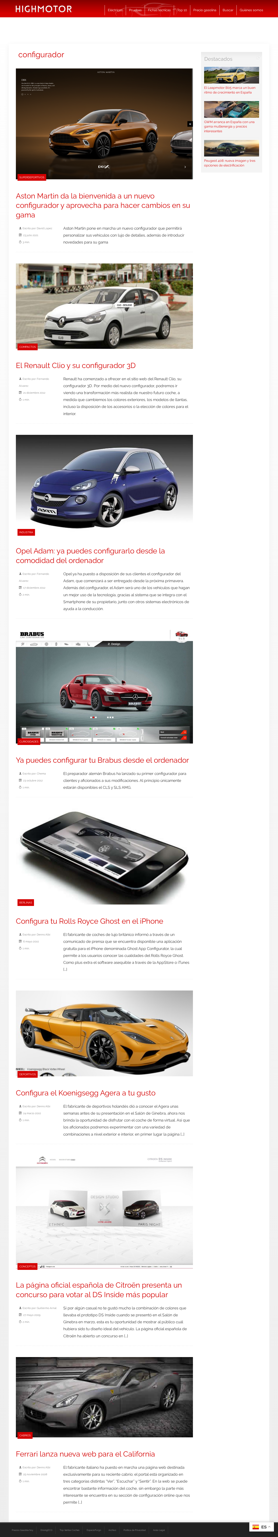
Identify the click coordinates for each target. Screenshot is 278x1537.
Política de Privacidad (135, 1530)
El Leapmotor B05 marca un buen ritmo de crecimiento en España (229, 90)
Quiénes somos (251, 10)
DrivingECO (46, 1530)
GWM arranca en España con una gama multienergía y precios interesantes (229, 126)
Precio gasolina (204, 10)
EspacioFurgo (94, 1530)
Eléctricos (115, 10)
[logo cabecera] (44, 8)
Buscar (228, 10)
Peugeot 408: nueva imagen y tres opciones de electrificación (229, 163)
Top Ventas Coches (69, 1530)
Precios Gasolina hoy (22, 1530)
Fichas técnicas (159, 10)
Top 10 (182, 10)
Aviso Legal (159, 1530)
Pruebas (135, 10)
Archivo (112, 1530)
